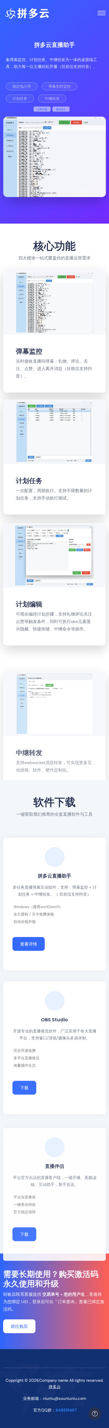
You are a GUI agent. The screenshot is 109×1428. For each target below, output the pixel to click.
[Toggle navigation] (101, 13)
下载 (24, 1080)
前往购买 (19, 1326)
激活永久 (69, 109)
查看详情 (28, 941)
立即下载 (25, 109)
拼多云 (55, 1386)
